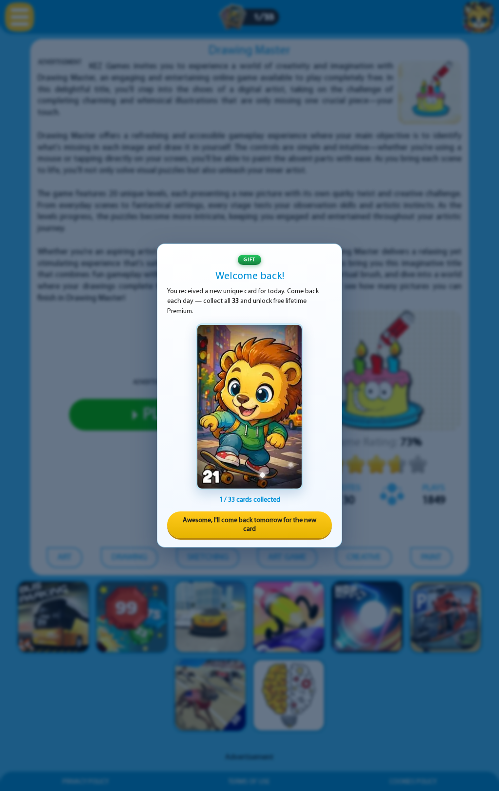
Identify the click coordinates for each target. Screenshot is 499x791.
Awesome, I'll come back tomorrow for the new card (249, 525)
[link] (249, 406)
